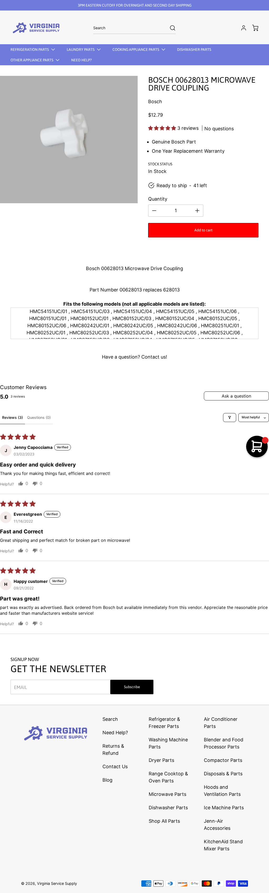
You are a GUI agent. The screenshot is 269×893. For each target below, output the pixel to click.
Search (110, 719)
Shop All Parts (164, 821)
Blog (107, 780)
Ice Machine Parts (224, 807)
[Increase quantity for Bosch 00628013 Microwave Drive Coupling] (197, 210)
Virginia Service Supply (57, 883)
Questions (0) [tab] (39, 417)
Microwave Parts (167, 794)
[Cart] (252, 28)
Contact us (153, 357)
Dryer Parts (161, 760)
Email (20, 687)
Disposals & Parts (223, 773)
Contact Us (115, 766)
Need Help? (115, 732)
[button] (162, 128)
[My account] (241, 28)
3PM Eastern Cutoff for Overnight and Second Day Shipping (135, 5)
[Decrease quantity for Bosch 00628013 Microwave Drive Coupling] (154, 210)
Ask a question (236, 396)
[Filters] (229, 417)
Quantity (157, 199)
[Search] (170, 28)
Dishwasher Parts (168, 807)
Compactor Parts (223, 760)
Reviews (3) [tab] (12, 417)
